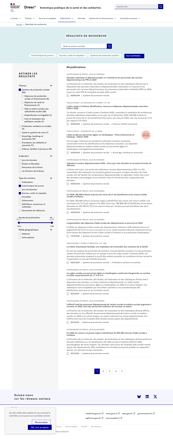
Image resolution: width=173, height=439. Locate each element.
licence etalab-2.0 (62, 431)
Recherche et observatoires (101, 18)
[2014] (19, 223)
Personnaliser (41, 422)
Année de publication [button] (29, 217)
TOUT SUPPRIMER (133, 56)
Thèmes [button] (22, 85)
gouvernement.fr (145, 413)
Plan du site (57, 427)
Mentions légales (71, 427)
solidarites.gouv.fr (93, 413)
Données (81, 18)
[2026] (52, 223)
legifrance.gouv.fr (93, 418)
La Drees (14, 18)
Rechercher (160, 6)
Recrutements (96, 427)
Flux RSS (84, 427)
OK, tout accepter (40, 427)
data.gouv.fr (127, 413)
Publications (65, 18)
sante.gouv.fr (111, 413)
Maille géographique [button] (28, 229)
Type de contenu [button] (27, 178)
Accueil (19, 24)
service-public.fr (113, 418)
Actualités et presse (128, 18)
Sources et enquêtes (47, 18)
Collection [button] (24, 156)
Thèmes (28, 18)
